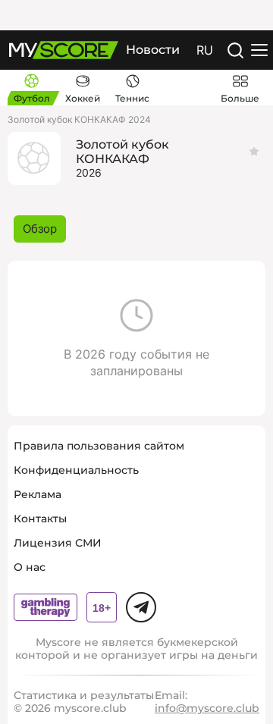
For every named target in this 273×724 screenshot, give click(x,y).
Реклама (37, 494)
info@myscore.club (207, 708)
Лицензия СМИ (58, 543)
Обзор (40, 228)
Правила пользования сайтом (99, 446)
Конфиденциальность (76, 470)
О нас (30, 567)
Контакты (40, 518)
